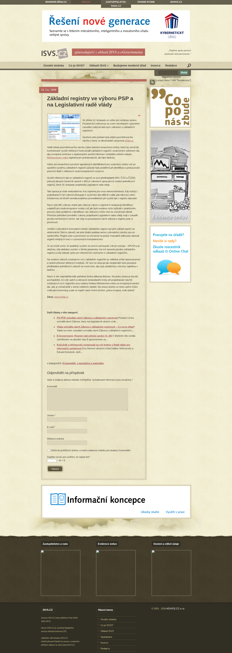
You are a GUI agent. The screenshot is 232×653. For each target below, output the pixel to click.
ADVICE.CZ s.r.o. (176, 608)
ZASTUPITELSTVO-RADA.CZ (116, 4)
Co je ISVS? (77, 65)
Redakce (171, 65)
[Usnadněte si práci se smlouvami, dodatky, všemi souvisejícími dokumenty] (116, 595)
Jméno (51, 415)
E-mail (51, 427)
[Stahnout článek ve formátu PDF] (139, 115)
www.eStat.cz (61, 297)
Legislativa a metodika (90, 363)
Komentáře (69, 363)
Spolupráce (106, 637)
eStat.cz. (129, 140)
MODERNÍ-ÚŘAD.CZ (56, 2)
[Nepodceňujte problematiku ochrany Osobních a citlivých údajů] (171, 595)
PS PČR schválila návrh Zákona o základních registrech (88, 317)
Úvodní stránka (53, 65)
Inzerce (156, 65)
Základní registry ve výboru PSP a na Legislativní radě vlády (90, 101)
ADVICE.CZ (176, 2)
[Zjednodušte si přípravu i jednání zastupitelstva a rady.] (60, 595)
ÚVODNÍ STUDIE (146, 2)
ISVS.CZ (86, 2)
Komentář (52, 386)
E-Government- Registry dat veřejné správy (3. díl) (85, 335)
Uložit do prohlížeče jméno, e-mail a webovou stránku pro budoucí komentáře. (91, 450)
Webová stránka (55, 438)
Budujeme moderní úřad (129, 65)
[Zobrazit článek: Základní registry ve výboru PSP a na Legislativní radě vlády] (64, 127)
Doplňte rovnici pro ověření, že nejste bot (69, 457)
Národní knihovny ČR (57, 631)
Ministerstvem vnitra (57, 157)
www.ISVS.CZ (69, 645)
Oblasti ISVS (99, 65)
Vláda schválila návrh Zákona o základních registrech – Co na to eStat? (96, 326)
